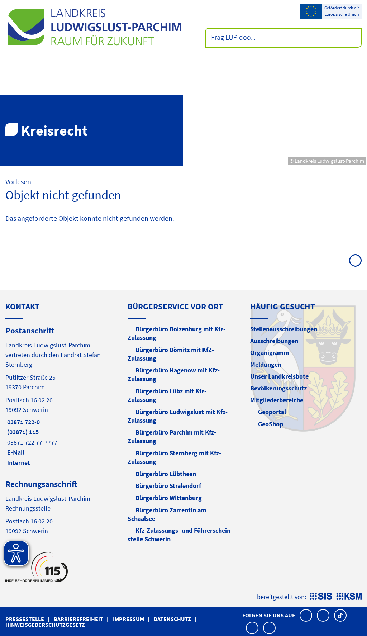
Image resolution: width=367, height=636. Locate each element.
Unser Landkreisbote (279, 376)
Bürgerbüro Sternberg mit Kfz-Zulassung (174, 457)
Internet (17, 463)
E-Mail (14, 452)
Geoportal (272, 412)
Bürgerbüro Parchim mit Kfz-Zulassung (172, 436)
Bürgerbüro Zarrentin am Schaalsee (167, 514)
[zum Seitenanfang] (355, 260)
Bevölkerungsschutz (278, 388)
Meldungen (265, 364)
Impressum (128, 618)
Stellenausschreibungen (283, 329)
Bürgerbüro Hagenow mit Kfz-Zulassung (174, 374)
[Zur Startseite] (94, 27)
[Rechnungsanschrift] (61, 512)
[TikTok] (340, 615)
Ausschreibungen (274, 341)
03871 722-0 (22, 422)
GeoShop (270, 424)
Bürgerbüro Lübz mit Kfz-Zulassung (167, 395)
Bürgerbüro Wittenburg (168, 498)
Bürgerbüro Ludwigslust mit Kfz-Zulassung (178, 416)
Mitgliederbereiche (276, 400)
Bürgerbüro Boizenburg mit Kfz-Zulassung (176, 333)
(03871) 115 (22, 432)
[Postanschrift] (61, 396)
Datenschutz (172, 618)
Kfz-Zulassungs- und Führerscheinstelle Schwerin (180, 534)
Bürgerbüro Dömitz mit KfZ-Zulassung (171, 354)
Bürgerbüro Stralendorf (168, 485)
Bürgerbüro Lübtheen (165, 474)
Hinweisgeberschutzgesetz (45, 624)
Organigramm (269, 352)
